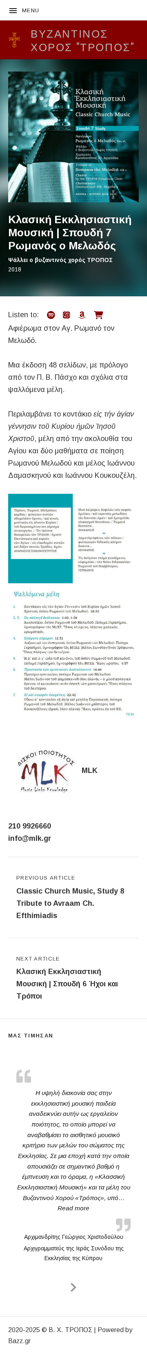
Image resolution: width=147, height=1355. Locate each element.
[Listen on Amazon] (82, 315)
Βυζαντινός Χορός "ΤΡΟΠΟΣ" (82, 39)
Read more (75, 1208)
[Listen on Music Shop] (98, 315)
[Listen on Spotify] (51, 315)
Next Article (67, 978)
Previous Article (70, 897)
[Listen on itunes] (66, 315)
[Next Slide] (73, 1286)
